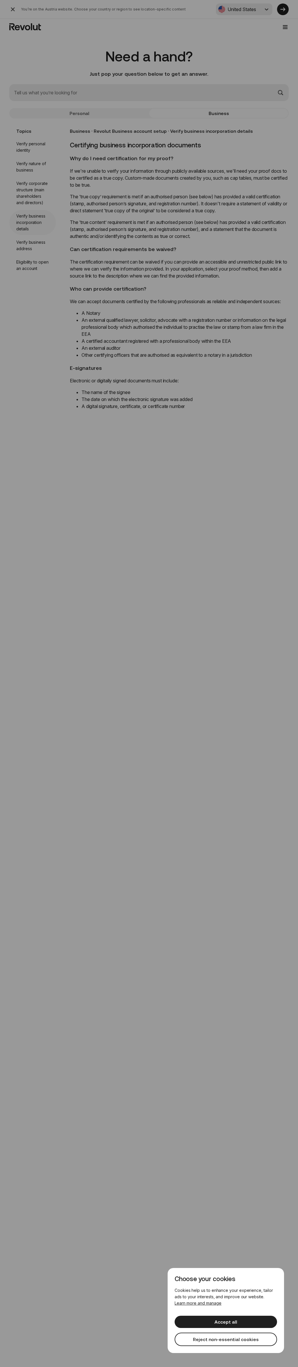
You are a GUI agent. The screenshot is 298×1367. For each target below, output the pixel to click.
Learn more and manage (198, 1303)
